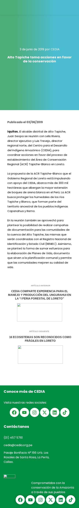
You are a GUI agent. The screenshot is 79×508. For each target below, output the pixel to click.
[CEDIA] (12, 7)
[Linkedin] (54, 412)
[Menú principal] (73, 7)
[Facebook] (14, 412)
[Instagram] (34, 412)
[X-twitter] (44, 412)
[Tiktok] (64, 412)
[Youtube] (24, 412)
